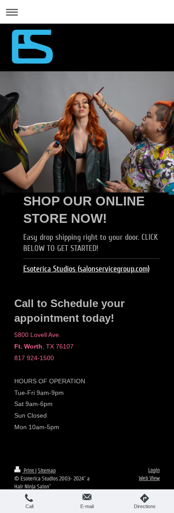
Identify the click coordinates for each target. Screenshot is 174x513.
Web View (149, 478)
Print (28, 470)
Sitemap (47, 470)
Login (154, 470)
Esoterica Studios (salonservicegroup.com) (86, 269)
